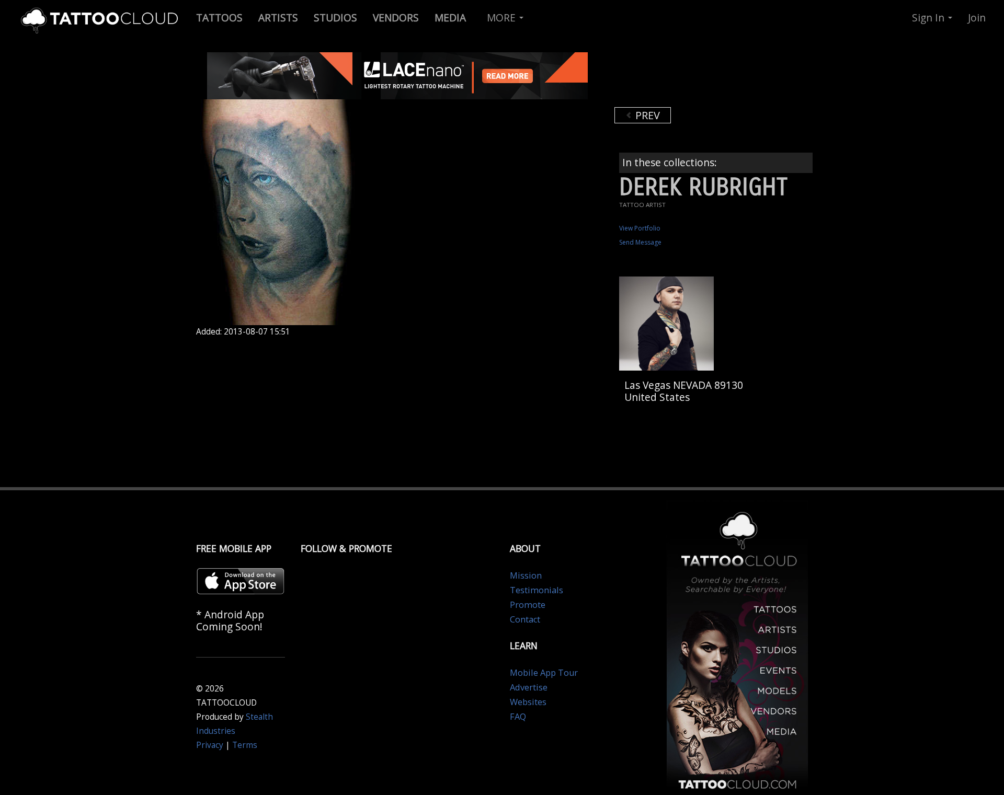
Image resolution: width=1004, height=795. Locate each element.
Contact (525, 619)
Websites (528, 702)
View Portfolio (639, 228)
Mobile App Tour (544, 672)
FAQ (518, 716)
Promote (527, 604)
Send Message (640, 242)
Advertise (528, 687)
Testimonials (536, 590)
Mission (526, 575)
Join (977, 17)
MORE (502, 17)
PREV (646, 115)
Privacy (209, 745)
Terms (244, 745)
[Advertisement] (698, 78)
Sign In (929, 17)
